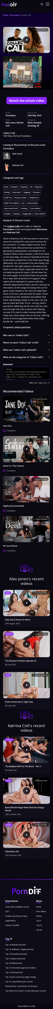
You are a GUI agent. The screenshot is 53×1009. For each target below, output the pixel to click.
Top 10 (39, 925)
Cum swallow (35, 208)
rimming (24, 208)
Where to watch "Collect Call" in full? (21, 342)
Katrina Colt (18, 165)
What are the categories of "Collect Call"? (23, 357)
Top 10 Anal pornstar (14, 972)
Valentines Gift (12, 851)
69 (31, 187)
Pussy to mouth (20, 198)
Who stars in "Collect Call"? (16, 335)
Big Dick (39, 187)
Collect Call (26, 15)
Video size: (33, 383)
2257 (7, 911)
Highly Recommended (13, 506)
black (6, 187)
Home (5, 15)
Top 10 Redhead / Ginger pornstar (19, 949)
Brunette (36, 192)
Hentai (39, 916)
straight (7, 214)
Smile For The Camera (13, 466)
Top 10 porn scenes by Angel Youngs (20, 977)
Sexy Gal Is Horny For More (17, 620)
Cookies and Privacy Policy (16, 916)
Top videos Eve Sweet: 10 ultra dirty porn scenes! (25, 991)
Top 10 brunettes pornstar (16, 954)
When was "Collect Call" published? (19, 350)
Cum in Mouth (40, 214)
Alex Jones (17, 154)
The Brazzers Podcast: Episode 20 (20, 661)
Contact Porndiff (12, 925)
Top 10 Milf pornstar (13, 963)
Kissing (6, 192)
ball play (16, 214)
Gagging (27, 192)
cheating (24, 187)
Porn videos (14, 15)
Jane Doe (7, 426)
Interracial (16, 192)
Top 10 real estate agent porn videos (20, 968)
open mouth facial (11, 208)
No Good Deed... (10, 546)
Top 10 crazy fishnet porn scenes (19, 981)
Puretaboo (11, 115)
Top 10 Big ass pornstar (15, 958)
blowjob (14, 187)
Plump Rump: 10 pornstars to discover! (21, 986)
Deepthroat (34, 198)
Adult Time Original (11, 203)
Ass (23, 203)
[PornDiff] (9, 4)
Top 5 (38, 920)
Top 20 (39, 930)
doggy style (27, 214)
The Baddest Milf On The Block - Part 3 (23, 766)
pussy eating (32, 203)
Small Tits (7, 198)
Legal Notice (10, 920)
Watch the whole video (26, 100)
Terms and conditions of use (17, 907)
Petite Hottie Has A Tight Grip (19, 702)
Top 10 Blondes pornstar (15, 944)
